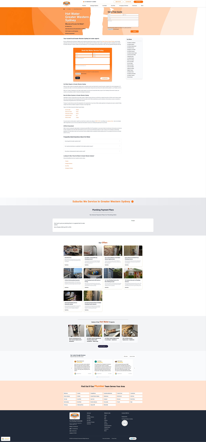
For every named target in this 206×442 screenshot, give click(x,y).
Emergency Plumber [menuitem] (123, 5)
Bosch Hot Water (130, 61)
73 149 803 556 (75, 428)
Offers (105, 422)
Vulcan (77, 117)
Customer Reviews (107, 425)
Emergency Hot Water (131, 49)
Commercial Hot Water (131, 54)
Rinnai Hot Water (130, 65)
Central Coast (119, 393)
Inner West (79, 399)
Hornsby (65, 399)
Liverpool (105, 399)
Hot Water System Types (132, 53)
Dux (77, 115)
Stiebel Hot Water (130, 68)
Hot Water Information (131, 73)
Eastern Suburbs (67, 396)
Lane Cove (92, 399)
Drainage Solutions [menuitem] (94, 5)
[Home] (67, 3)
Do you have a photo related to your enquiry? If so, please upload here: (119, 27)
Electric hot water (68, 111)
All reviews (126, 356)
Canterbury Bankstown (108, 393)
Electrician (89, 423)
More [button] (142, 5)
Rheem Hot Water (130, 59)
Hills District (119, 396)
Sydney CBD (93, 404)
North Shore (133, 399)
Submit (134, 31)
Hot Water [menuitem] (104, 5)
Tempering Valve (130, 56)
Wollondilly (106, 404)
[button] (93, 141)
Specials (106, 423)
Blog (105, 418)
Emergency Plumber (69, 168)
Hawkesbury (106, 396)
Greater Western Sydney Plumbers (108, 41)
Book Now (138, 1)
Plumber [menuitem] (84, 5)
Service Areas (130, 77)
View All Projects (102, 346)
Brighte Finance (130, 70)
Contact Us (106, 429)
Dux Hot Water (130, 63)
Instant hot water (68, 115)
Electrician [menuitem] (134, 5)
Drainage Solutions (68, 163)
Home (105, 415)
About (105, 430)
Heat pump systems (69, 113)
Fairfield (78, 396)
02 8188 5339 (128, 1)
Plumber (66, 161)
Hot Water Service (130, 47)
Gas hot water (67, 109)
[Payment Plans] (141, 225)
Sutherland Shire (80, 404)
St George (66, 404)
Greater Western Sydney (95, 396)
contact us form (110, 121)
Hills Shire (132, 396)
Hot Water (89, 418)
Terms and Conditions (106, 438)
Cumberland (133, 393)
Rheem (77, 109)
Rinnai (77, 111)
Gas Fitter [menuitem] (113, 5)
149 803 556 (74, 430)
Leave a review (132, 356)
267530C (75, 433)
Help (105, 417)
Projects (105, 420)
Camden (78, 393)
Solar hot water (68, 117)
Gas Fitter (67, 165)
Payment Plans (107, 427)
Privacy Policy (114, 438)
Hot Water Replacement (131, 46)
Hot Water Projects (130, 75)
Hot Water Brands (130, 58)
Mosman (118, 399)
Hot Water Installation (131, 42)
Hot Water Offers (130, 71)
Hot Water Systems (131, 51)
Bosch (77, 113)
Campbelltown (93, 393)
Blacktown (66, 393)
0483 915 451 (118, 1)
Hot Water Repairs (130, 44)
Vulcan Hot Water (130, 66)
